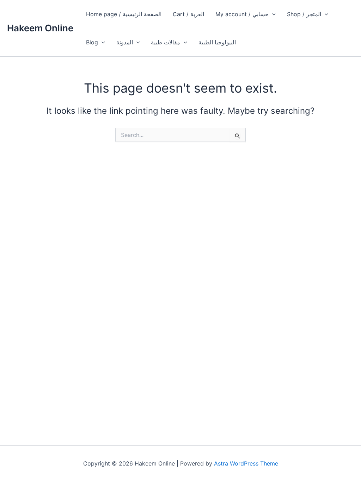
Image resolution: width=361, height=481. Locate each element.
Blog (92, 42)
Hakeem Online (40, 28)
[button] (272, 14)
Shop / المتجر (304, 14)
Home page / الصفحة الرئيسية (123, 14)
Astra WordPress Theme (246, 463)
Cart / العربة (188, 14)
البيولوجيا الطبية (217, 42)
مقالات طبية (165, 42)
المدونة (124, 42)
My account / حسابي (242, 14)
